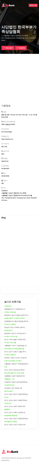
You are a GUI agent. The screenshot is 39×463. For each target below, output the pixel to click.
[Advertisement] (19, 74)
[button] (33, 5)
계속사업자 (9, 48)
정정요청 (22, 48)
